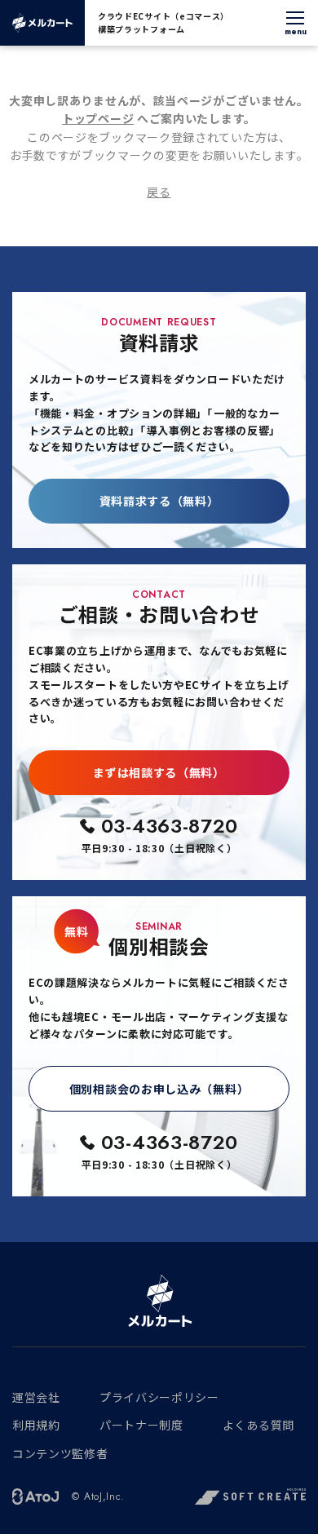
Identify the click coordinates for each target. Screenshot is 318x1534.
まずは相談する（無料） (159, 772)
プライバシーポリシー (159, 1397)
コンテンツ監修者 (60, 1453)
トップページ (98, 118)
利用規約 (36, 1425)
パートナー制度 (141, 1425)
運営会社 (36, 1397)
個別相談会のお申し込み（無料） (159, 1089)
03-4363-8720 (169, 825)
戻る (158, 191)
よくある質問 (258, 1425)
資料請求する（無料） (159, 501)
